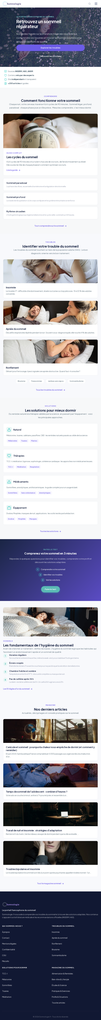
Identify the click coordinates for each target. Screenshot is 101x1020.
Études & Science (59, 985)
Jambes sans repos (56, 381)
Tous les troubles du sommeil (49, 390)
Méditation (21, 467)
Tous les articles (58, 1003)
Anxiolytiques (44, 493)
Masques (33, 519)
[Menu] (96, 4)
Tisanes (24, 441)
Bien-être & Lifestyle (60, 979)
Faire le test (50, 589)
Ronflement (57, 944)
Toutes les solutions (49, 531)
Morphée (22, 519)
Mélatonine (12, 441)
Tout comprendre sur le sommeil (49, 226)
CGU (4, 955)
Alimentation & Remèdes (62, 973)
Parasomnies (36, 381)
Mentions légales (9, 944)
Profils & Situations (60, 997)
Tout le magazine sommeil (49, 883)
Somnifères (12, 493)
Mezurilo (5, 961)
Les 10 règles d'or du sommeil (16, 689)
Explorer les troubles (50, 47)
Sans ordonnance (28, 493)
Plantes (34, 441)
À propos (6, 932)
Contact (5, 938)
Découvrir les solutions (50, 56)
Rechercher (89, 3)
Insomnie (56, 932)
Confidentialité (8, 949)
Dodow (11, 519)
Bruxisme (21, 381)
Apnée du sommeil (59, 938)
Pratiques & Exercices (61, 991)
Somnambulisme (76, 381)
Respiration (34, 467)
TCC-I (10, 467)
